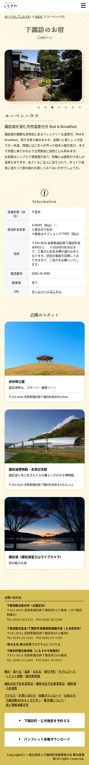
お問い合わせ (27, 695)
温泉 (27, 671)
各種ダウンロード (50, 695)
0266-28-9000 (41, 273)
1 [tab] (39, 108)
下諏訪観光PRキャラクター (23, 700)
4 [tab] (59, 108)
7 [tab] (80, 108)
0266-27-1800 (23, 660)
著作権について (54, 700)
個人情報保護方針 (17, 705)
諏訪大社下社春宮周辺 (50, 683)
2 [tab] (45, 108)
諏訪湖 (72, 683)
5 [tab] (66, 108)
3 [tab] (52, 108)
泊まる (37, 671)
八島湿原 (11, 688)
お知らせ (70, 695)
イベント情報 (14, 676)
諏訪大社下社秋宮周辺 (19, 683)
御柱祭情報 (33, 676)
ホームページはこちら (46, 291)
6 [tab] (73, 108)
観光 (7, 671)
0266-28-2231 (23, 619)
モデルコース (67, 671)
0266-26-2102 (23, 638)
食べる (17, 671)
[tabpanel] (45, 77)
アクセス (10, 695)
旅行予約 (50, 671)
